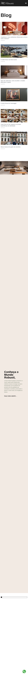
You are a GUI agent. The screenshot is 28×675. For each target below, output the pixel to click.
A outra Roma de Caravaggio (8, 103)
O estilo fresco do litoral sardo (9, 59)
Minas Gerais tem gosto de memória (10, 147)
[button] (26, 3)
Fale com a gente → (10, 396)
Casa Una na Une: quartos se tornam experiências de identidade (11, 125)
